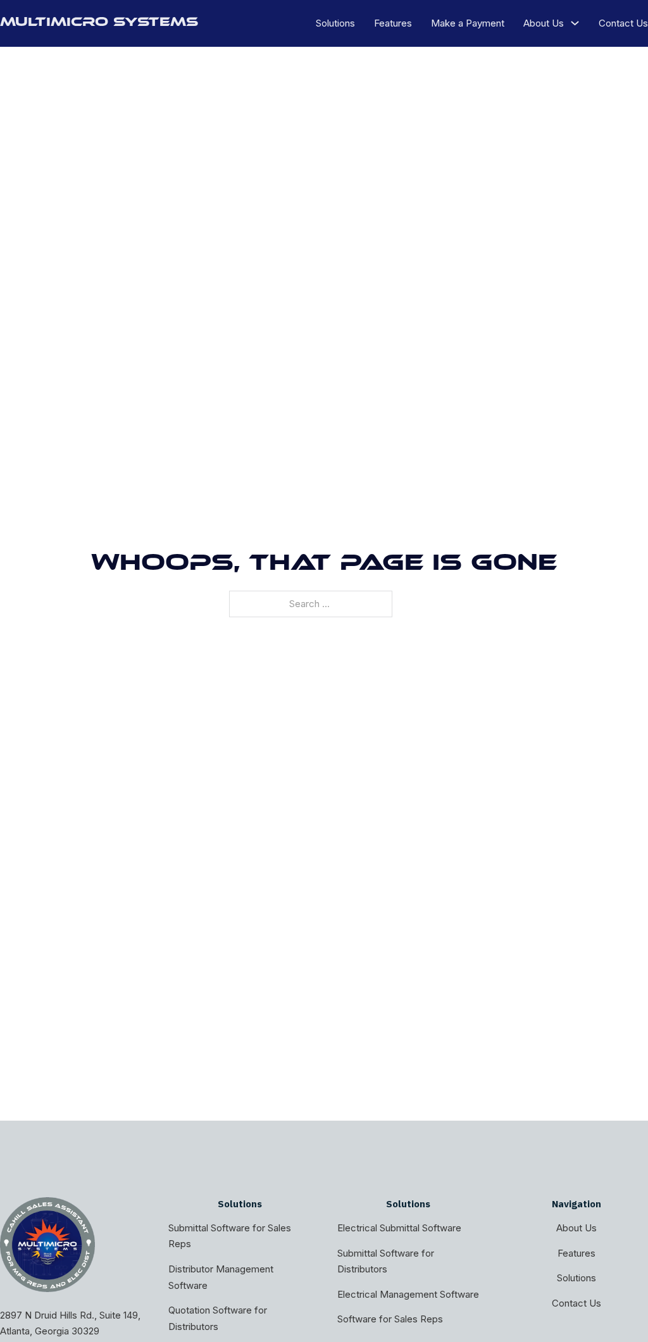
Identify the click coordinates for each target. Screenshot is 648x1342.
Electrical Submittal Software (399, 1228)
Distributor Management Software (220, 1277)
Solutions (335, 23)
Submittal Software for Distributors (385, 1261)
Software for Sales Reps (390, 1319)
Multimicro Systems (99, 23)
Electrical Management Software (408, 1294)
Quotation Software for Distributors (217, 1318)
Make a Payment (467, 23)
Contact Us (623, 23)
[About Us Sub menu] (575, 23)
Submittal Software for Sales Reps (229, 1236)
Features (393, 23)
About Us (543, 23)
